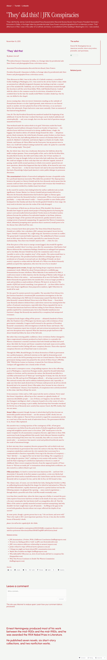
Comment (61, 599)
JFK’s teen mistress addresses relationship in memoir (28, 544)
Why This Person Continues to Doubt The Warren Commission (32, 559)
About (9, 6)
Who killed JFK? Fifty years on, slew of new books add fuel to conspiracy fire (37, 554)
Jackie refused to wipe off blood (21, 547)
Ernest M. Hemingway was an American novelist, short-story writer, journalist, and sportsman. (83, 48)
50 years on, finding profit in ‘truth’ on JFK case (26, 542)
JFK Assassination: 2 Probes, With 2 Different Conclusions (30, 539)
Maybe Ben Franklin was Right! (21, 551)
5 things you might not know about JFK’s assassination (29, 549)
